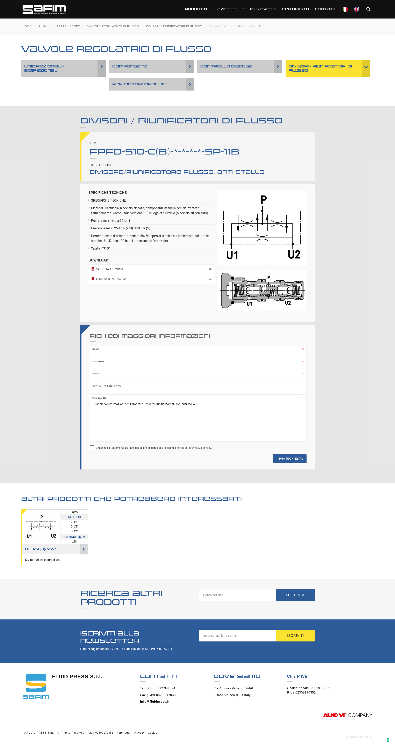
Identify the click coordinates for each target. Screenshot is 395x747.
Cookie (152, 732)
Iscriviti (295, 635)
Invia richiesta (290, 458)
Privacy (139, 732)
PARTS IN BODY (68, 26)
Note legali (123, 732)
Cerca (298, 595)
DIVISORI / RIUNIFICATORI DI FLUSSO (174, 26)
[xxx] (262, 229)
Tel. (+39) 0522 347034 (157, 688)
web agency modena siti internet (359, 737)
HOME (27, 26)
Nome (95, 349)
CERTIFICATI (295, 9)
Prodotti (196, 9)
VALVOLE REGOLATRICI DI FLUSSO (113, 26)
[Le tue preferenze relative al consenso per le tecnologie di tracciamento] (388, 740)
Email (96, 374)
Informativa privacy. (200, 447)
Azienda (227, 9)
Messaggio (99, 398)
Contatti (326, 9)
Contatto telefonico (107, 386)
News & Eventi (259, 9)
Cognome (98, 361)
